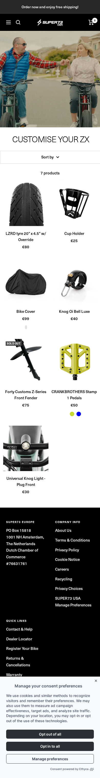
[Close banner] (97, 680)
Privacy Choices (69, 588)
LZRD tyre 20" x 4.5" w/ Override (26, 236)
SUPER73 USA (68, 598)
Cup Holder (74, 233)
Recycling (63, 579)
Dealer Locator (19, 639)
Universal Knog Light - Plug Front (25, 481)
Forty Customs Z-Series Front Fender (25, 395)
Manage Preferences (73, 605)
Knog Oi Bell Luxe (74, 311)
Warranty (14, 674)
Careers (62, 569)
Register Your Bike (22, 648)
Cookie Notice (67, 559)
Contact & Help (19, 629)
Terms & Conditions (72, 540)
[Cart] (91, 22)
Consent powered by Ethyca (69, 769)
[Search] (18, 22)
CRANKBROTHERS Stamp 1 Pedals (74, 395)
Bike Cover (25, 311)
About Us (63, 530)
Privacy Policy (67, 550)
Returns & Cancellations (18, 661)
